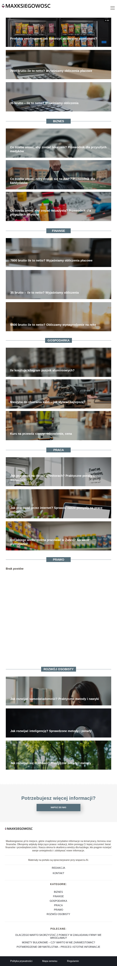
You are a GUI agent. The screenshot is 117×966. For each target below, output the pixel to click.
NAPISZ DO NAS (58, 807)
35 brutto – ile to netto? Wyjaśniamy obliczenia (44, 103)
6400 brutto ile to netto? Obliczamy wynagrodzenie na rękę (53, 324)
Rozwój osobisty (59, 669)
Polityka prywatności (21, 961)
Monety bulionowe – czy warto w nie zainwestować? (58, 942)
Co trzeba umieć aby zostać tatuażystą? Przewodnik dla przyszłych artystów (50, 212)
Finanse (58, 230)
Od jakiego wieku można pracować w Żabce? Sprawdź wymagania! (49, 542)
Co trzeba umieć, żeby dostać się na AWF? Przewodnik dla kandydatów (52, 180)
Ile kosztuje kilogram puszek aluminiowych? (42, 370)
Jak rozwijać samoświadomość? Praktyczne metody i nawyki (54, 699)
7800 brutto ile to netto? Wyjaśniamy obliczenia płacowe (51, 70)
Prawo (58, 559)
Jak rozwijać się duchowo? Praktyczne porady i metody (50, 763)
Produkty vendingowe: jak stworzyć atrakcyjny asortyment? (53, 38)
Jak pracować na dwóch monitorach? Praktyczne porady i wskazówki (52, 477)
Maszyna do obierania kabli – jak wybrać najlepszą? (47, 402)
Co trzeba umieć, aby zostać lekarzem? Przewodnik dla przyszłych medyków (58, 149)
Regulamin (73, 961)
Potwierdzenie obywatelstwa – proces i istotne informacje (58, 947)
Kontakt (58, 873)
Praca (58, 450)
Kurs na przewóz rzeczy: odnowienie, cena (41, 433)
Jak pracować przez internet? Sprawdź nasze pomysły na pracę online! (56, 509)
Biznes (58, 121)
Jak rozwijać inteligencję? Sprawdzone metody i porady (50, 731)
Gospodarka (58, 340)
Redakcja (58, 868)
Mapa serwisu (49, 961)
